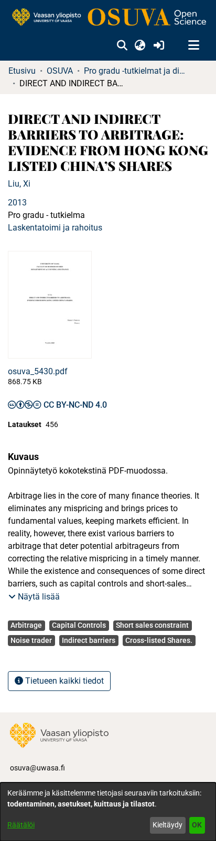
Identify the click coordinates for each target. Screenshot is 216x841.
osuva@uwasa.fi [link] (37, 768)
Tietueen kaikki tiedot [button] (63, 681)
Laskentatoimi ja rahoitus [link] (55, 228)
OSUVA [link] (60, 71)
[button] (121, 45)
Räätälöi (21, 825)
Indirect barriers (88, 640)
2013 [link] (17, 203)
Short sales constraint (152, 625)
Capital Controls (79, 625)
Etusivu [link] (22, 71)
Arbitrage (26, 625)
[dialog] (108, 811)
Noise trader (31, 640)
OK (197, 825)
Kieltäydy (167, 825)
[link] (108, 17)
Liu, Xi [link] (19, 184)
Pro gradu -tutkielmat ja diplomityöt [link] (136, 71)
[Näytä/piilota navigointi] (193, 45)
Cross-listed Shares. (158, 640)
